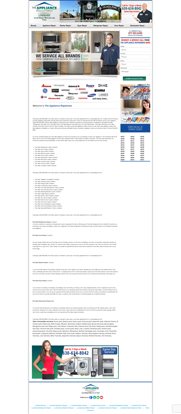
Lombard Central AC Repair (107, 408)
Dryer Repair (82, 25)
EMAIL (122, 61)
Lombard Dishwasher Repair (41, 408)
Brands (33, 25)
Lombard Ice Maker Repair (86, 408)
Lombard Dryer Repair (98, 405)
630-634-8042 (131, 8)
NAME (122, 46)
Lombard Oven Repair (139, 405)
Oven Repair (119, 25)
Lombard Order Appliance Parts (130, 408)
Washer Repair (65, 25)
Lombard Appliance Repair (58, 405)
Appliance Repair (49, 25)
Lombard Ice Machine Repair (64, 408)
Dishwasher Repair (137, 25)
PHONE (122, 53)
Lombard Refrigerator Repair (118, 405)
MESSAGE (123, 68)
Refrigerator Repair (100, 25)
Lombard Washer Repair (79, 405)
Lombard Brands (40, 405)
